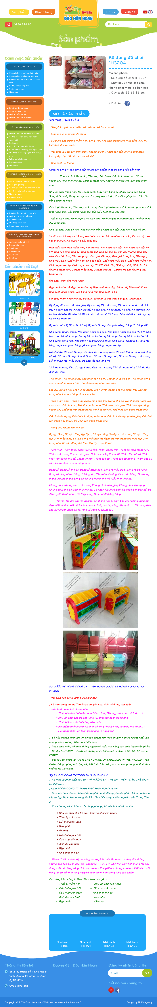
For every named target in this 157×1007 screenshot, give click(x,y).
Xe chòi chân (15, 219)
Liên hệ (130, 11)
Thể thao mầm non (17, 222)
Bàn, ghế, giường (16, 184)
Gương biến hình (16, 245)
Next (24, 362)
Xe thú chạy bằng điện (19, 85)
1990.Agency (145, 1002)
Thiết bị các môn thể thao (20, 216)
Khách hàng (43, 12)
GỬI (147, 973)
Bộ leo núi (13, 143)
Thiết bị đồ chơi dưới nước (21, 117)
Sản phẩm (19, 12)
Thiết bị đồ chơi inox (18, 114)
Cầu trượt (13, 258)
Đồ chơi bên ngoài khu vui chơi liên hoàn (24, 81)
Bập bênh (13, 254)
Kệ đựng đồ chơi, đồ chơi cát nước (24, 187)
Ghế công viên (15, 162)
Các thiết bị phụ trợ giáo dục (22, 191)
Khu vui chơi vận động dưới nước (23, 73)
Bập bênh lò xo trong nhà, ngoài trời (25, 149)
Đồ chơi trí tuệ (15, 197)
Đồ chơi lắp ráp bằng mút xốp (22, 213)
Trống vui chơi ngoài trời (20, 159)
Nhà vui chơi (14, 251)
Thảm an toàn (15, 194)
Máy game (13, 92)
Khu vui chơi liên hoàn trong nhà (23, 76)
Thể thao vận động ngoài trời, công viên (25, 154)
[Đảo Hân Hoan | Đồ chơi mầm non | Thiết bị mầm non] (78, 14)
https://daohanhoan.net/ (67, 1002)
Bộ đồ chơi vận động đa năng (22, 181)
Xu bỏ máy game (16, 89)
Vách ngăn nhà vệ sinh (19, 242)
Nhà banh (13, 248)
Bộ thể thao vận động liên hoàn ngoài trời (23, 138)
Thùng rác (13, 165)
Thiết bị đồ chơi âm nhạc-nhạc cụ (24, 133)
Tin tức (111, 12)
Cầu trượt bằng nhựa (18, 108)
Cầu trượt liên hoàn (17, 111)
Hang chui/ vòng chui (18, 226)
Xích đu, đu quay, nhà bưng (21, 146)
